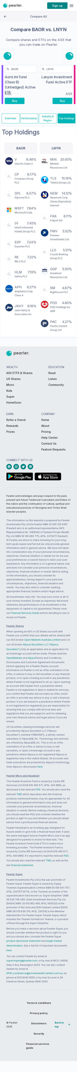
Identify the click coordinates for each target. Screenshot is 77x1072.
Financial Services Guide (25, 612)
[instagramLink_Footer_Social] (17, 466)
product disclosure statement (23, 940)
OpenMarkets (14, 657)
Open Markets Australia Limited (42, 639)
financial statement (22, 865)
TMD (19, 794)
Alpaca (32, 657)
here (40, 766)
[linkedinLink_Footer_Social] (31, 466)
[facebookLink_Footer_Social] (9, 466)
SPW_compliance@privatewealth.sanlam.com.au (34, 973)
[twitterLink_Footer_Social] (24, 466)
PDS (38, 789)
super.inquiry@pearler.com (21, 960)
